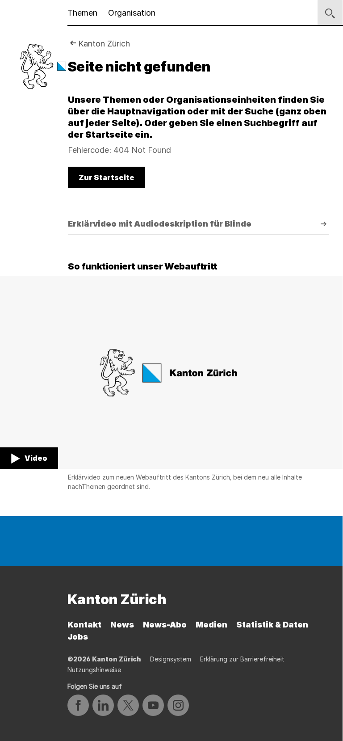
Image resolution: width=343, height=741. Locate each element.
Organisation (131, 12)
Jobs (77, 636)
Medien (211, 624)
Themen (82, 12)
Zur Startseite (106, 177)
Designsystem (170, 659)
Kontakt (84, 624)
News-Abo (165, 624)
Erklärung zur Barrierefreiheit (242, 659)
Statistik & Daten (272, 624)
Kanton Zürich (104, 43)
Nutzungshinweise (94, 670)
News (122, 624)
